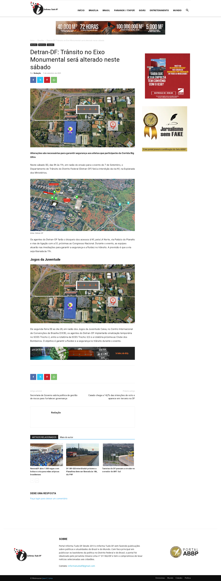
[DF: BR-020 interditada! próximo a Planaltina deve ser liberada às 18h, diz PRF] (82, 454)
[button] (187, 10)
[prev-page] (32, 480)
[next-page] (37, 480)
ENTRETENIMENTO (159, 10)
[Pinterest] (47, 80)
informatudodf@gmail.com (81, 565)
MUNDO (177, 10)
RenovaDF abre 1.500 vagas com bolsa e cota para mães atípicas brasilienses (44, 471)
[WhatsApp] (54, 80)
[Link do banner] (110, 28)
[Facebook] (33, 80)
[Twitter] (40, 80)
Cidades (50, 45)
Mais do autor (66, 437)
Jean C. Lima (47, 578)
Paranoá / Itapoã (124, 10)
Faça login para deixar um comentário (48, 498)
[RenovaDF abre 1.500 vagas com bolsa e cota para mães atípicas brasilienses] (46, 454)
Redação (37, 73)
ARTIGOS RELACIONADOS (44, 437)
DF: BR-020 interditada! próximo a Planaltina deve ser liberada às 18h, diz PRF (81, 471)
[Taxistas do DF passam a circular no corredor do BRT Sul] (118, 454)
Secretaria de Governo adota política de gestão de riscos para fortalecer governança (53, 397)
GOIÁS (142, 10)
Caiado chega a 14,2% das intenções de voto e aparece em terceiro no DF (111, 397)
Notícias (42, 45)
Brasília (93, 10)
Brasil (106, 10)
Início (81, 10)
